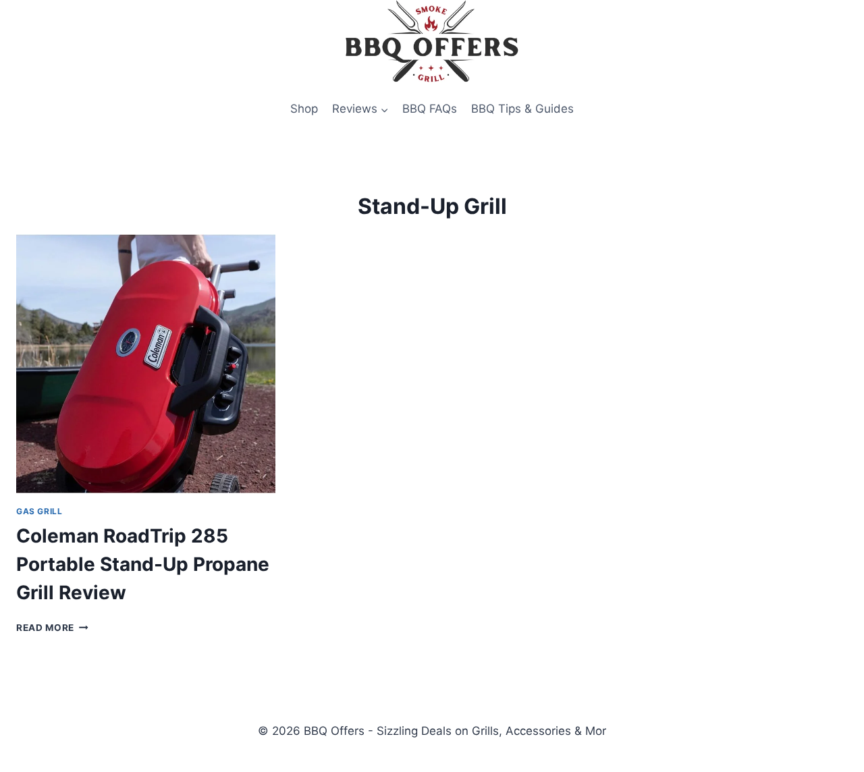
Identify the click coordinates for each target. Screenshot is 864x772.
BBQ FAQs (429, 108)
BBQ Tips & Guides (522, 108)
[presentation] (145, 363)
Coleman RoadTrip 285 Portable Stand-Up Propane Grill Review (142, 564)
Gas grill (39, 511)
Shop (304, 108)
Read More (52, 627)
